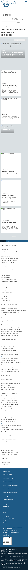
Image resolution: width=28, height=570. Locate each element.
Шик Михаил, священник (7, 450)
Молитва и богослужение (9, 488)
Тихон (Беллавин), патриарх (8, 421)
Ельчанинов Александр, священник (10, 312)
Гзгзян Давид (4, 298)
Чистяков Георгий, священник (8, 439)
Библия (15, 15)
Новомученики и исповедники (10, 492)
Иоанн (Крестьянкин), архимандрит (10, 333)
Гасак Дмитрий (4, 296)
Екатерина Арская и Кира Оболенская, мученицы (13, 310)
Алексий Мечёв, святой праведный (9, 258)
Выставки (5, 508)
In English (18, 22)
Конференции (6, 506)
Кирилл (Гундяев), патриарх (8, 344)
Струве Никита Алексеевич (8, 413)
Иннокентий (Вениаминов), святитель (10, 329)
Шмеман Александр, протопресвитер (10, 452)
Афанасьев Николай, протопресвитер (10, 269)
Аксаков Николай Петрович (8, 256)
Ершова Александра (6, 317)
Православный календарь (8, 518)
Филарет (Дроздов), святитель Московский (12, 429)
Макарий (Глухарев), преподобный (9, 358)
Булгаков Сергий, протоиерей (8, 283)
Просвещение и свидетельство (10, 478)
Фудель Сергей (4, 431)
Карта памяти (5, 522)
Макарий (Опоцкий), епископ (8, 360)
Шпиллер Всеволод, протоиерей (9, 454)
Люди (3, 241)
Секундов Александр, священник (9, 398)
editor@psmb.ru (13, 530)
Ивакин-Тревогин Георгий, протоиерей (10, 327)
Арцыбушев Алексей (6, 264)
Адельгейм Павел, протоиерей (8, 254)
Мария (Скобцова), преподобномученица (11, 362)
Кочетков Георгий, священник (8, 350)
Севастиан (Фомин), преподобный (9, 393)
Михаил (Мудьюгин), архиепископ (9, 369)
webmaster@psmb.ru (14, 532)
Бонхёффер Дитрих (6, 277)
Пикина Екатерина (5, 385)
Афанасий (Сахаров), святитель (9, 267)
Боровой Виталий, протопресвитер (9, 281)
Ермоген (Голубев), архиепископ (9, 314)
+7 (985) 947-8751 (6, 535)
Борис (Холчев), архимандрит (8, 279)
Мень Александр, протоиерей (8, 365)
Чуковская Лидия (5, 444)
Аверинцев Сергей (5, 249)
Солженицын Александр (7, 406)
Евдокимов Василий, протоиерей (9, 308)
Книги (4, 509)
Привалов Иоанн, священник (8, 387)
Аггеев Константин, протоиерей (9, 251)
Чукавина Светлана (6, 442)
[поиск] (16, 23)
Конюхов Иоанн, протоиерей (8, 346)
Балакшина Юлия (5, 273)
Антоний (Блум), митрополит (8, 262)
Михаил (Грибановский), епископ (9, 367)
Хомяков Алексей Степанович (8, 435)
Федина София (4, 427)
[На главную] (11, 4)
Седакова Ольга (5, 395)
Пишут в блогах (6, 516)
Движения (22, 25)
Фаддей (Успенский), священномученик (11, 425)
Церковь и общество (7, 481)
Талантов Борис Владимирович (8, 419)
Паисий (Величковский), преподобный (10, 383)
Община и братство (7, 474)
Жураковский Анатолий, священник (10, 321)
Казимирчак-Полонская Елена (8, 339)
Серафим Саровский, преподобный (9, 400)
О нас (4, 11)
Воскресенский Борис (6, 292)
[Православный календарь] (3, 15)
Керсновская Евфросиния (7, 341)
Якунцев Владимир (5, 462)
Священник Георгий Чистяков (8, 245)
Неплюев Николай (5, 375)
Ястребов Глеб (4, 464)
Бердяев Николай (5, 275)
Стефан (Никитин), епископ (8, 411)
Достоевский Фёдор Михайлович (9, 304)
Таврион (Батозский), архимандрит (10, 417)
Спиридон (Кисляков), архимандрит (10, 408)
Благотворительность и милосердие (11, 496)
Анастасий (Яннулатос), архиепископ (10, 260)
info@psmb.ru (10, 528)
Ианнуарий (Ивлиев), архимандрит (10, 325)
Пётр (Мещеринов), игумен (8, 389)
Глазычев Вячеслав (5, 300)
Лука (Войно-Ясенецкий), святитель (10, 354)
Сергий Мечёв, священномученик (9, 404)
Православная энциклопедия (12, 25)
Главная (2, 25)
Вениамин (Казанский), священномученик (11, 287)
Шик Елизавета (4, 448)
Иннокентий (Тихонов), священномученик (11, 331)
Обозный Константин (6, 379)
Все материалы (7, 40)
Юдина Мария (4, 458)
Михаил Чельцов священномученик (10, 371)
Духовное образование (8, 499)
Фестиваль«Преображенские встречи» (17, 19)
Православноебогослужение (8, 15)
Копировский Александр (7, 348)
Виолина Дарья (4, 290)
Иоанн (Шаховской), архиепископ (9, 335)
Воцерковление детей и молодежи (10, 485)
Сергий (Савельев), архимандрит (9, 402)
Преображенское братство (11, 550)
